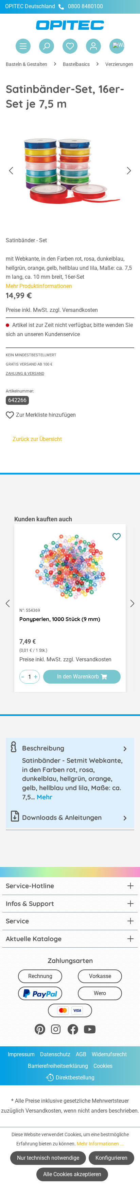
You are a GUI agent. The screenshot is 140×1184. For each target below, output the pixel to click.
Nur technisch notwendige (48, 1158)
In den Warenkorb (78, 676)
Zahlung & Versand (25, 373)
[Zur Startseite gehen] (70, 25)
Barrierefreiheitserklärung (58, 1066)
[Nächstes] (129, 171)
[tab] (70, 772)
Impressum (21, 1054)
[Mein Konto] (93, 46)
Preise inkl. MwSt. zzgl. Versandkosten (52, 310)
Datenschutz (55, 1054)
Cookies (102, 1066)
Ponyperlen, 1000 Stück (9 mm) (59, 619)
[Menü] (23, 46)
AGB (81, 1054)
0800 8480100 (85, 6)
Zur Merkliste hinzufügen (46, 415)
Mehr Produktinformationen (39, 286)
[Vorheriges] (11, 171)
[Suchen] (46, 46)
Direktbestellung (75, 1077)
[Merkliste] (70, 46)
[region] (70, 603)
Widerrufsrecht (109, 1054)
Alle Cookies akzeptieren (72, 1174)
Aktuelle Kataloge (34, 939)
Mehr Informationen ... (100, 1143)
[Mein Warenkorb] (116, 46)
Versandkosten (43, 1110)
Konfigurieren (111, 1158)
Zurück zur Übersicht (37, 439)
